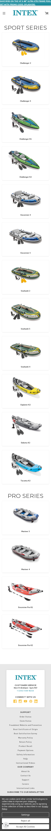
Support (25, 780)
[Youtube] (25, 701)
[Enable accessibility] (6, 825)
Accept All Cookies (25, 826)
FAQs (25, 759)
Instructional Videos (25, 763)
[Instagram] (20, 701)
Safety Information (26, 754)
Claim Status (25, 721)
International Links (26, 788)
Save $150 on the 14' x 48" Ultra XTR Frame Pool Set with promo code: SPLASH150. (25, 3)
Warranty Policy (25, 738)
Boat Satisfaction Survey (25, 733)
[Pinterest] (31, 701)
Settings (25, 814)
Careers (25, 784)
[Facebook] (15, 701)
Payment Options (25, 750)
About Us (25, 771)
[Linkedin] (36, 701)
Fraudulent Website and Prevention (25, 725)
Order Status (25, 717)
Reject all (25, 820)
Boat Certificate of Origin (25, 729)
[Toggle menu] (4, 12)
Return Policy (25, 742)
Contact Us (26, 775)
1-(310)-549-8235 (25, 691)
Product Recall (25, 746)
